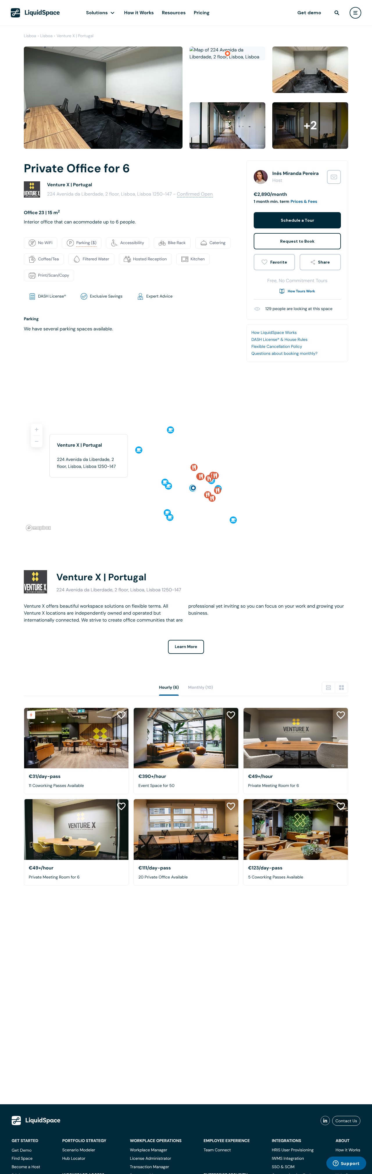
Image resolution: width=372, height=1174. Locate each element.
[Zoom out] (36, 441)
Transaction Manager (149, 1167)
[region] (186, 475)
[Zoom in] (36, 429)
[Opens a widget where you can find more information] (346, 1164)
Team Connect (217, 1150)
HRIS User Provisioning (293, 1150)
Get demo (309, 13)
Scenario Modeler (78, 1150)
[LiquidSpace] (36, 1120)
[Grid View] (341, 687)
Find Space (22, 1158)
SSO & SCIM (283, 1167)
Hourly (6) (169, 687)
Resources (174, 13)
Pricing (202, 13)
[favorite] (274, 262)
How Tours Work (301, 291)
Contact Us (346, 1120)
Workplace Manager (148, 1150)
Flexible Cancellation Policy (276, 346)
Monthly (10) (200, 687)
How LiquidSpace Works (274, 332)
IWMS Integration (288, 1158)
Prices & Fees (304, 201)
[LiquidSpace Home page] (35, 12)
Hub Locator (73, 1158)
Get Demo (22, 1150)
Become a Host (26, 1167)
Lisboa (30, 36)
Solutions (97, 13)
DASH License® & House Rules (279, 339)
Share (324, 262)
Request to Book (297, 241)
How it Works (139, 13)
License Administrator (150, 1158)
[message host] (334, 177)
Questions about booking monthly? (284, 353)
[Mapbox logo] (38, 528)
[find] (337, 13)
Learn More (186, 646)
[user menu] (355, 13)
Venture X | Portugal (75, 36)
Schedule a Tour (297, 220)
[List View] (328, 687)
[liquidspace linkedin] (325, 1121)
